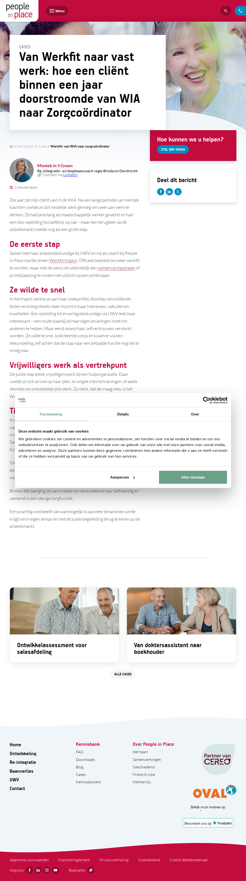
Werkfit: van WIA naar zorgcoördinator (80, 146)
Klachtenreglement (74, 860)
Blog (79, 767)
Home (15, 744)
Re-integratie (23, 762)
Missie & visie (144, 774)
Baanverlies (21, 771)
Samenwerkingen (147, 759)
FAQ (79, 751)
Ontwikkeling (23, 753)
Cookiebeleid (149, 860)
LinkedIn (70, 174)
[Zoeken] (225, 11)
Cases (42, 146)
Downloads (85, 759)
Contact (17, 788)
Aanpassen (119, 477)
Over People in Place (153, 744)
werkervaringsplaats (116, 267)
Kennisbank (25, 146)
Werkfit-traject (63, 260)
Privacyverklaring (114, 860)
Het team (140, 751)
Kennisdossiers (88, 781)
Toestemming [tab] (50, 414)
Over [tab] (195, 414)
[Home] (19, 11)
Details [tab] (123, 414)
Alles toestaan (193, 477)
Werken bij (142, 781)
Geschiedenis (144, 767)
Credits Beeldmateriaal (189, 860)
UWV (14, 780)
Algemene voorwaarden (29, 860)
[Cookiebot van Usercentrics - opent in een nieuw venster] (206, 400)
